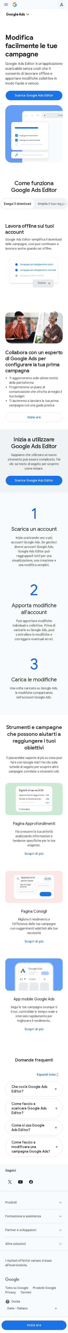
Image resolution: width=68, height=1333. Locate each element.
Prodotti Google (44, 1288)
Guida (15, 1301)
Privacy (10, 1292)
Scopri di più (34, 854)
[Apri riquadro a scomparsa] (6, 5)
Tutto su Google (16, 1288)
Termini (25, 1292)
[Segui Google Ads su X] (9, 1181)
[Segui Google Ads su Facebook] (31, 1181)
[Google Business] (15, 5)
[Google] (12, 1279)
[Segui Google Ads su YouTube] (20, 1181)
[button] (34, 1089)
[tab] (17, 204)
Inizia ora (34, 1325)
